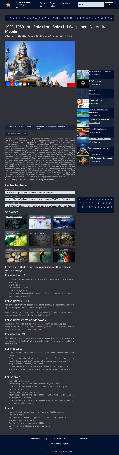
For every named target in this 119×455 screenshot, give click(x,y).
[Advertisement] (40, 107)
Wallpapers (9, 36)
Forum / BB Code (12, 203)
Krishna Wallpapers (59, 443)
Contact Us (84, 438)
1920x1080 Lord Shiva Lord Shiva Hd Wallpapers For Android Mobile (40, 36)
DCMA (71, 85)
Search (109, 4)
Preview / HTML (12, 196)
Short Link (9, 189)
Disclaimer (67, 3)
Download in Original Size (16, 134)
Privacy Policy (59, 438)
